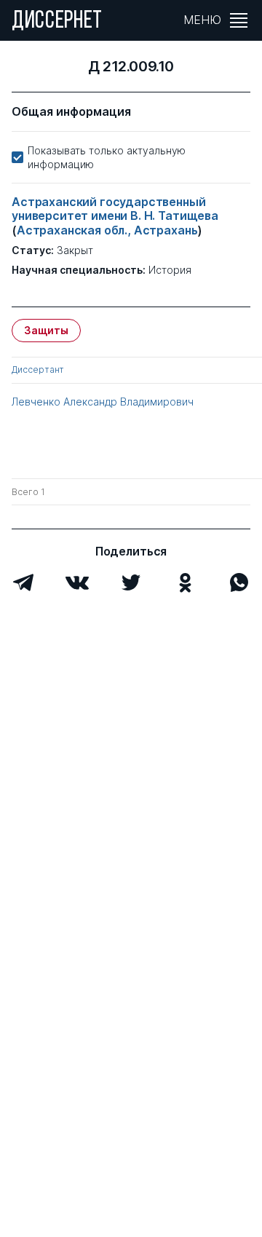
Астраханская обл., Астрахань (107, 230)
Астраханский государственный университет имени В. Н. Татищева (115, 208)
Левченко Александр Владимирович (103, 401)
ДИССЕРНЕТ (57, 21)
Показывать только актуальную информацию (107, 157)
